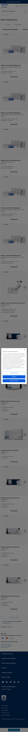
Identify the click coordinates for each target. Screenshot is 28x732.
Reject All (14, 376)
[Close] (25, 349)
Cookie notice (8, 368)
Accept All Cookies (14, 380)
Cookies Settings (14, 372)
